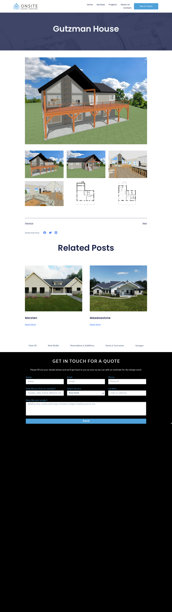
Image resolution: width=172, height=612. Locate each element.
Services (101, 4)
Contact (127, 7)
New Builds (53, 345)
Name (29, 377)
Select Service (74, 389)
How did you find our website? (41, 389)
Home (90, 4)
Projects (113, 4)
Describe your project (36, 400)
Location (112, 389)
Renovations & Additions (82, 345)
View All (33, 345)
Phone (111, 377)
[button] (44, 232)
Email (69, 377)
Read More (30, 325)
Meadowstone (100, 318)
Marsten (31, 318)
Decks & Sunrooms (115, 345)
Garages (139, 345)
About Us (125, 4)
